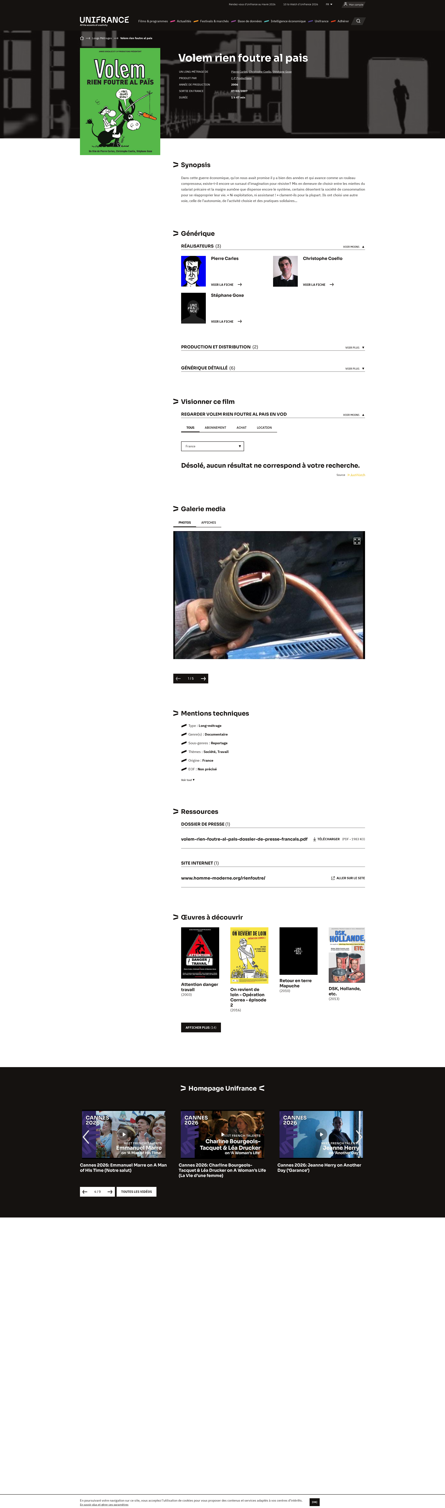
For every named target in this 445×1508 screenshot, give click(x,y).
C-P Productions (241, 78)
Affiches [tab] (208, 523)
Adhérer (343, 21)
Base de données (250, 21)
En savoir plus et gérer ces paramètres (104, 1504)
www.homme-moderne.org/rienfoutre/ (223, 878)
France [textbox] (190, 446)
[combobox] (212, 446)
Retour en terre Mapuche (296, 983)
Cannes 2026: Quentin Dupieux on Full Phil (318, 1168)
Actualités (184, 21)
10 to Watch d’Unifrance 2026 (300, 4)
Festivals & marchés (214, 21)
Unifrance (322, 21)
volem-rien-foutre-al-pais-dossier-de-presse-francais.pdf (244, 839)
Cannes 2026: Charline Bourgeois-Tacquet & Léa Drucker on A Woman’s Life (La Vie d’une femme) (123, 1170)
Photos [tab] (185, 523)
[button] (357, 541)
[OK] (314, 1502)
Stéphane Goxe (282, 71)
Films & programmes (153, 21)
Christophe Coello (260, 71)
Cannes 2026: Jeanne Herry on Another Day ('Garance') (220, 1168)
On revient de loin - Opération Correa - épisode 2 (248, 997)
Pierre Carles (239, 71)
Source (341, 475)
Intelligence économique (288, 21)
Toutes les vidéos (136, 1192)
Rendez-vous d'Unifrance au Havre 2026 (252, 4)
